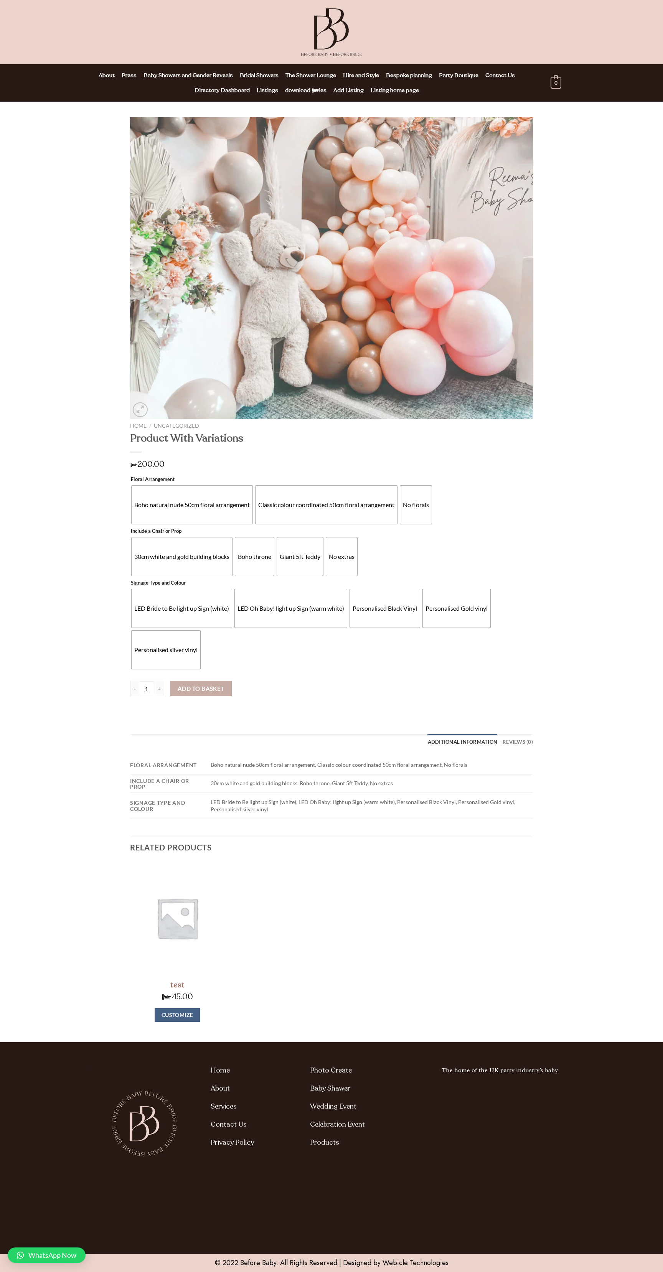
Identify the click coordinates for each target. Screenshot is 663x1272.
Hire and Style (361, 75)
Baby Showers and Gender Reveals (188, 75)
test (177, 985)
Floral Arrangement (153, 479)
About (107, 75)
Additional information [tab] (463, 742)
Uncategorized (176, 426)
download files (306, 90)
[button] (47, 1255)
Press (129, 75)
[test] (177, 918)
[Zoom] (140, 409)
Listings (267, 90)
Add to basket (201, 688)
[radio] (192, 505)
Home (138, 426)
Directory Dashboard (222, 90)
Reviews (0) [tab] (518, 742)
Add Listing (348, 90)
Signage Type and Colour (158, 583)
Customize (177, 1015)
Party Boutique (458, 75)
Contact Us (500, 75)
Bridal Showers (259, 75)
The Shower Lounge (310, 75)
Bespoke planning (409, 75)
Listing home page (395, 90)
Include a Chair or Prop (156, 531)
